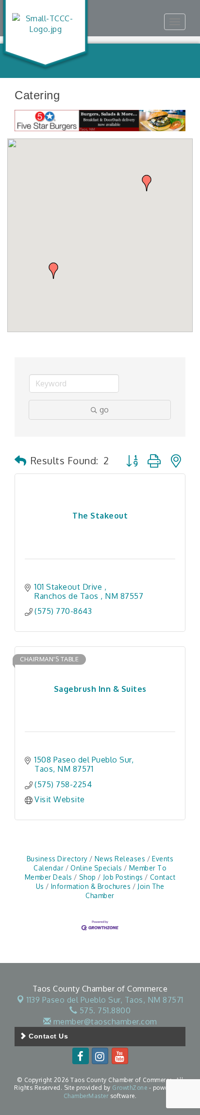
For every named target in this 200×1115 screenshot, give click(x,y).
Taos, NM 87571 (105, 1000)
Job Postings (123, 877)
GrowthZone (129, 1087)
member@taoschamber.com (104, 1021)
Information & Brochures (91, 886)
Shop (87, 877)
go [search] (104, 409)
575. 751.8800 (104, 1010)
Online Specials (96, 868)
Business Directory (57, 859)
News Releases (120, 859)
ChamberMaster (86, 1096)
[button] (146, 183)
